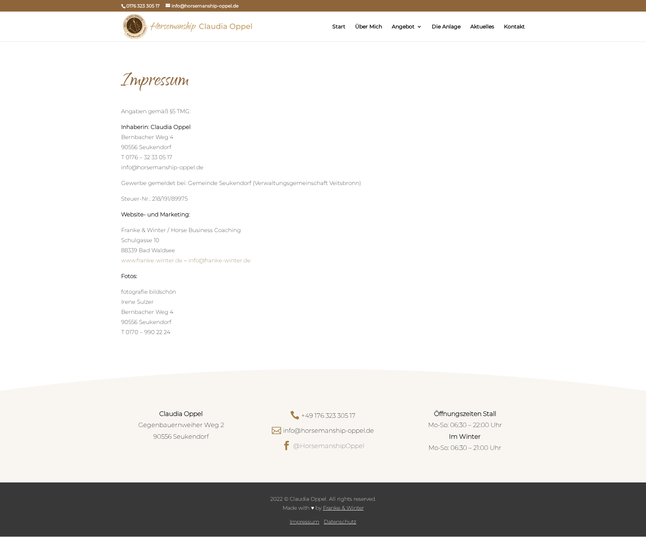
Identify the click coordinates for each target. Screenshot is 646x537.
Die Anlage (446, 27)
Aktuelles (482, 27)
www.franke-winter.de (151, 260)
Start (338, 27)
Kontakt (514, 27)
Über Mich (368, 27)
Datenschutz (340, 521)
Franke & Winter (343, 507)
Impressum (304, 521)
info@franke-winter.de (219, 260)
